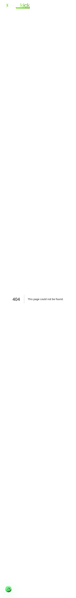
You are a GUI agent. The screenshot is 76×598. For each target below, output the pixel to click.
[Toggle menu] (69, 6)
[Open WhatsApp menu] (8, 589)
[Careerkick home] (17, 5)
